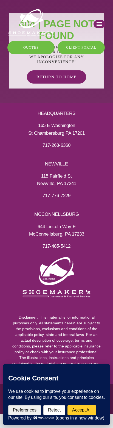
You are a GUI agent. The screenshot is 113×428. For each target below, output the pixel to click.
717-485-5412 (56, 246)
